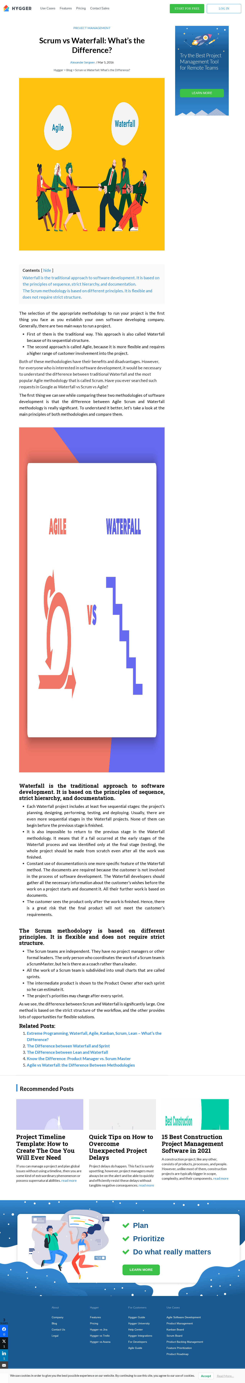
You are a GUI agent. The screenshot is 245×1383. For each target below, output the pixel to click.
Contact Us (58, 1329)
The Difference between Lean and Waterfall (67, 1052)
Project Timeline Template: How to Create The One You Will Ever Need (45, 1147)
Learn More (202, 93)
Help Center (135, 1329)
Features (66, 8)
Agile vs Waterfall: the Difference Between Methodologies (81, 1065)
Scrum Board (174, 1335)
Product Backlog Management (185, 1341)
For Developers (137, 1341)
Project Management (92, 28)
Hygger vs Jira (98, 1329)
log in (224, 8)
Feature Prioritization (179, 1347)
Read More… (225, 1376)
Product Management (180, 1323)
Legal (55, 1335)
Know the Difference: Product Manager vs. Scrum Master (79, 1058)
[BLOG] (17, 8)
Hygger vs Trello (100, 1335)
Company (57, 1317)
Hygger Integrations (140, 1335)
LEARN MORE (141, 1270)
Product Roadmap (178, 1354)
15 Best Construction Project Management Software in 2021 (192, 1144)
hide (47, 270)
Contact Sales (99, 8)
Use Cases (47, 8)
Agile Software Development (184, 1317)
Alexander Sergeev (82, 62)
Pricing (81, 8)
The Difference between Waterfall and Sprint (68, 1045)
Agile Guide (135, 1347)
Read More (69, 1180)
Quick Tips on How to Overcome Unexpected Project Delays (121, 1147)
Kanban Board (175, 1329)
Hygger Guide (136, 1317)
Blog (54, 1323)
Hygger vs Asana (100, 1341)
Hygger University (139, 1323)
